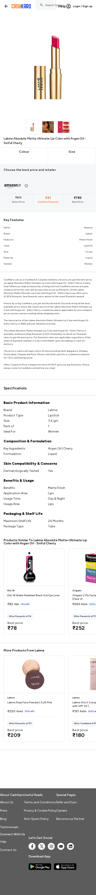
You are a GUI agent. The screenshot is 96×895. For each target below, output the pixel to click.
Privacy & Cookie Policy (40, 810)
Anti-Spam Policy (36, 819)
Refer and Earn (66, 802)
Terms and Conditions (40, 802)
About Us (6, 802)
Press (3, 810)
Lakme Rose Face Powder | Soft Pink (29, 702)
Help (62, 6)
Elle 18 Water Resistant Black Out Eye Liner (33, 595)
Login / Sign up (82, 6)
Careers (61, 810)
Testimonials (9, 827)
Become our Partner (70, 819)
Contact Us (8, 850)
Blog (3, 819)
